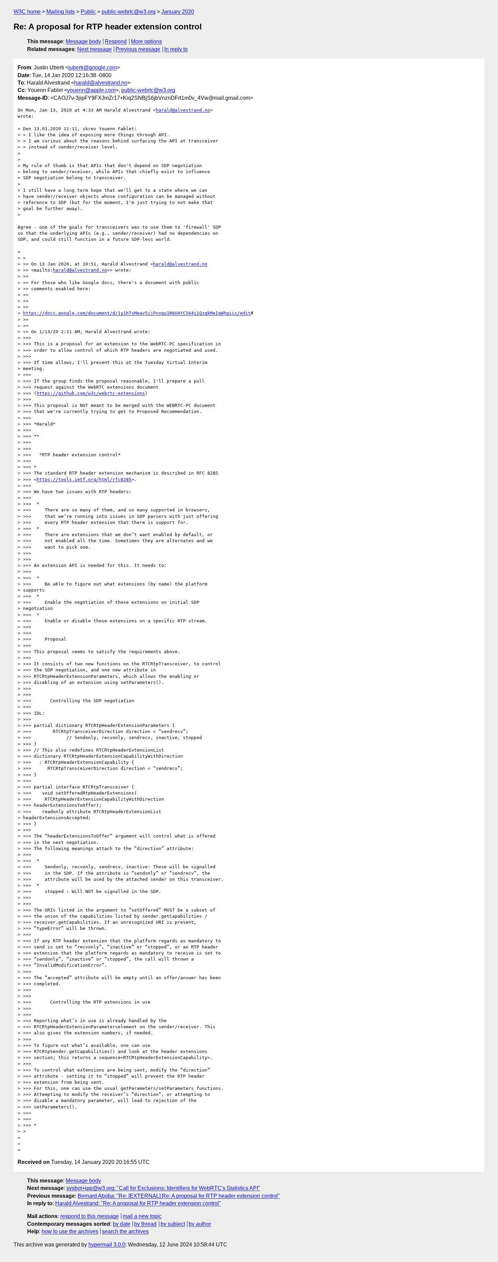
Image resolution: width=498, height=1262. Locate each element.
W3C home (27, 12)
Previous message (138, 49)
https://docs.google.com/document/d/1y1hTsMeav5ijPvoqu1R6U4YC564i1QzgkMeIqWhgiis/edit (137, 313)
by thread (145, 1224)
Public (88, 12)
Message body (83, 41)
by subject (173, 1224)
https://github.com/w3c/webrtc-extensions (91, 393)
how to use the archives (70, 1231)
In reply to (176, 49)
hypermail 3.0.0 (106, 1244)
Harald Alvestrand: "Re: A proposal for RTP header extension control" (138, 1203)
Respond (116, 41)
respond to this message (89, 1216)
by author (200, 1224)
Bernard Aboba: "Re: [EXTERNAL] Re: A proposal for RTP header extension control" (179, 1196)
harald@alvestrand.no (100, 83)
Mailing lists (60, 12)
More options (146, 41)
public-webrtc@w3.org (128, 12)
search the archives (125, 1231)
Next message (94, 49)
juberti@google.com (92, 67)
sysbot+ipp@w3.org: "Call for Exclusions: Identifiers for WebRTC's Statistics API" (163, 1188)
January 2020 (177, 12)
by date (121, 1224)
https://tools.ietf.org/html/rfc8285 (84, 479)
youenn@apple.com (91, 90)
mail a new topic (142, 1216)
